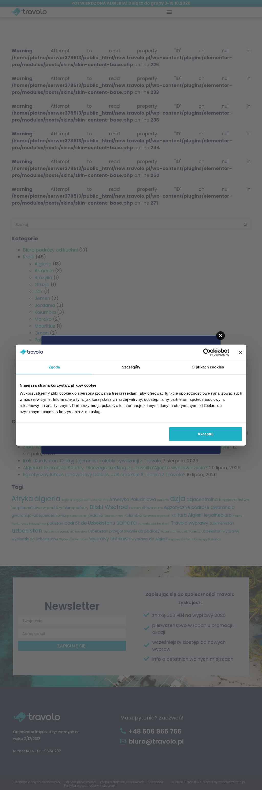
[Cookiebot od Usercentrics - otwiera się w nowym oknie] (206, 352)
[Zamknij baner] (240, 352)
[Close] (220, 335)
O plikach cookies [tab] (208, 367)
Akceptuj (205, 434)
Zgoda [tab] (54, 367)
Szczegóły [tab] (131, 367)
